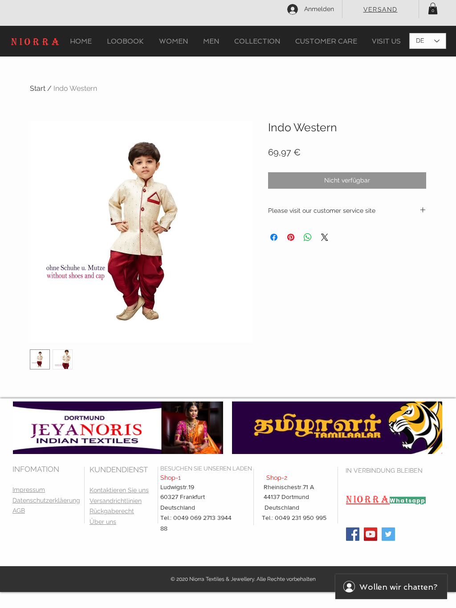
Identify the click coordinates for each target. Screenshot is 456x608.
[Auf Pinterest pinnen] (290, 237)
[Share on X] (324, 237)
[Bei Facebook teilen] (274, 237)
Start (37, 88)
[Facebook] (352, 534)
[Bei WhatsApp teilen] (307, 237)
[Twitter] (388, 534)
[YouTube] (370, 534)
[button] (433, 8)
